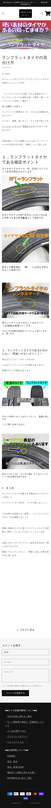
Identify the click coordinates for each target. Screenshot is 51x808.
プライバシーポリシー (17, 736)
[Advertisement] (25, 595)
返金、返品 (12, 761)
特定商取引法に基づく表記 (19, 778)
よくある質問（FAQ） (17, 731)
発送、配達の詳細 (15, 767)
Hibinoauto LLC (25, 803)
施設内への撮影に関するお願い (21, 772)
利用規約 (11, 756)
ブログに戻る (27, 629)
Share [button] (7, 74)
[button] (3, 13)
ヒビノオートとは (15, 742)
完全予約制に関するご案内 (19, 716)
